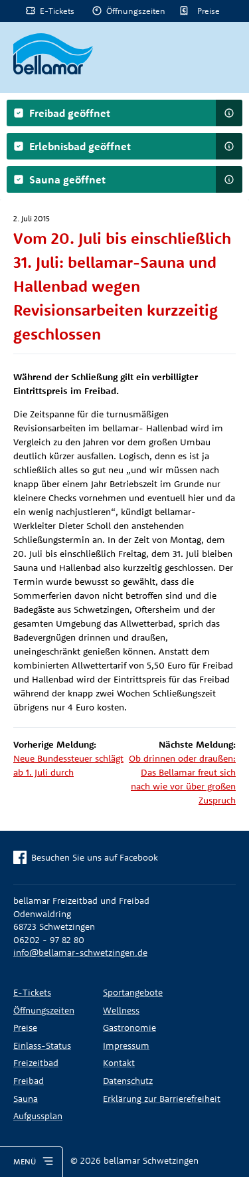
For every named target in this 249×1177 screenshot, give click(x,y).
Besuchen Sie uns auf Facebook (94, 857)
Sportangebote (133, 992)
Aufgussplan (37, 1116)
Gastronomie (129, 1027)
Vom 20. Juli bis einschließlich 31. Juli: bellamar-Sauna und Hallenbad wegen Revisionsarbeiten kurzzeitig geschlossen (122, 286)
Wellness (121, 1010)
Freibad (28, 1081)
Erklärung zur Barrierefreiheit (161, 1099)
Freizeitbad (35, 1063)
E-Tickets (57, 10)
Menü (24, 1161)
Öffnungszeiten (135, 10)
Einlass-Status (42, 1045)
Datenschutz (128, 1081)
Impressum (126, 1045)
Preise (208, 10)
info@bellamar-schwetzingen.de (80, 952)
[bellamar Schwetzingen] (53, 53)
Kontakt (119, 1063)
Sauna (25, 1099)
